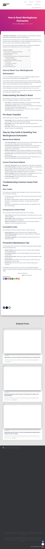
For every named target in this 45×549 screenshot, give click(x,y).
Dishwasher (6, 355)
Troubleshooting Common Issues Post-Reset (13, 60)
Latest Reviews (29, 4)
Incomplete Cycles (9, 64)
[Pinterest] (12, 279)
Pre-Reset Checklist (8, 54)
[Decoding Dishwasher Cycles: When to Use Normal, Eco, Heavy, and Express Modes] (22, 377)
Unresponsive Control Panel (11, 63)
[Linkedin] (10, 279)
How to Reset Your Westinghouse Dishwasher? (13, 51)
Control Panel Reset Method (11, 59)
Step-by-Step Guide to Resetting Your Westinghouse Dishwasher (17, 56)
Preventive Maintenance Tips (10, 66)
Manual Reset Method (10, 57)
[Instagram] (17, 279)
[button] (40, 4)
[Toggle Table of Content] (28, 50)
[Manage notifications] (43, 547)
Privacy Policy (37, 4)
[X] (6, 279)
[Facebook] (4, 279)
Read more (9, 361)
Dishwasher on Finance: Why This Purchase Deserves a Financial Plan (22, 357)
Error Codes (8, 62)
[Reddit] (8, 279)
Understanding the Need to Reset (10, 53)
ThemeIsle (40, 546)
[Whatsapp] (14, 279)
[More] (19, 279)
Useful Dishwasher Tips (36, 7)
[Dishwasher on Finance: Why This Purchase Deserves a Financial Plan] (22, 341)
